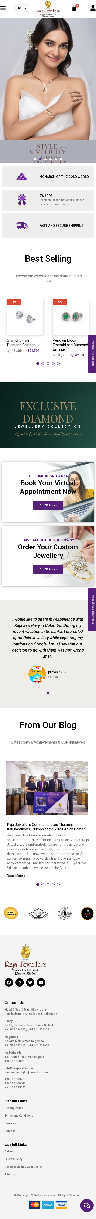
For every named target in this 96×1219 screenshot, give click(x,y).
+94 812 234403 (38, 1029)
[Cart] (74, 8)
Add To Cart (25, 327)
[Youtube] (41, 982)
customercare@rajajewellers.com (27, 1072)
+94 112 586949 (15, 1083)
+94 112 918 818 (15, 1061)
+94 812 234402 (15, 1029)
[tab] (37, 363)
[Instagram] (19, 982)
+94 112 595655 (15, 1087)
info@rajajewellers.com (20, 1068)
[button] (35, 159)
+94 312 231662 (38, 1045)
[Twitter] (30, 982)
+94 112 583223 (15, 1079)
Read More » (16, 876)
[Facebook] (9, 982)
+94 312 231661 (15, 1045)
